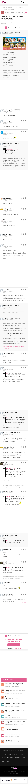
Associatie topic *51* (10, 740)
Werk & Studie (9, 724)
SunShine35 (7, 234)
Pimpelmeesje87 (8, 353)
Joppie (5, 463)
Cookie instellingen (8, 757)
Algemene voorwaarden (9, 751)
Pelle (7, 373)
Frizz (4, 220)
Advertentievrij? (20, 757)
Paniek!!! (7, 716)
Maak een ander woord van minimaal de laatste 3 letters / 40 (15, 684)
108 (19, 27)
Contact (4, 754)
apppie (5, 132)
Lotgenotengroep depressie (13, 734)
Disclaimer (5, 761)
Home (3, 7)
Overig (8, 686)
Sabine (5, 245)
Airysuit (8, 496)
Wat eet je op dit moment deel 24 (14, 710)
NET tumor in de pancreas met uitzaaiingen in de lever (13, 728)
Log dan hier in (17, 648)
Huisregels (21, 751)
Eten (7, 711)
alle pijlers (19, 12)
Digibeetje (6, 582)
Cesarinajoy (7, 198)
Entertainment (12, 7)
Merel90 (6, 290)
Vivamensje (7, 121)
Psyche (8, 736)
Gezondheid (9, 693)
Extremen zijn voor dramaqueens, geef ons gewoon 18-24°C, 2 (15, 697)
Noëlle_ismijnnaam (9, 209)
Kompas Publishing (20, 780)
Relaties (8, 706)
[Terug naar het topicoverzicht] (2, 13)
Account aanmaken (14, 645)
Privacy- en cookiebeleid (15, 754)
